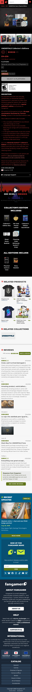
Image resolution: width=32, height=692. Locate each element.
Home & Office (16, 673)
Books (16, 675)
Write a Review (25, 353)
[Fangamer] (6, 2)
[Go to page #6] (20, 45)
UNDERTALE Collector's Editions (15, 48)
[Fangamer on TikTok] (19, 573)
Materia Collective (20, 165)
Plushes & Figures (16, 670)
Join (16, 569)
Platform (5, 62)
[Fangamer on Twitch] (26, 573)
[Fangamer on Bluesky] (9, 573)
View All (27, 498)
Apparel (16, 665)
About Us (16, 609)
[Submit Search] (26, 2)
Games (16, 668)
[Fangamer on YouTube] (23, 573)
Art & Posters (16, 681)
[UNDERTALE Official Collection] (8, 335)
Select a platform (16, 79)
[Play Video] (16, 190)
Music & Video (16, 678)
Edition (4, 71)
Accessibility (20, 690)
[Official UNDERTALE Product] (3, 52)
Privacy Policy (12, 690)
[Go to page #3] (14, 45)
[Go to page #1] (10, 45)
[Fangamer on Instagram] (16, 573)
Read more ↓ (5, 425)
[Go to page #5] (18, 45)
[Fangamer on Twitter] (5, 573)
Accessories (16, 683)
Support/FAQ (16, 630)
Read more (16, 535)
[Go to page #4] (16, 45)
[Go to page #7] (22, 45)
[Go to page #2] (12, 45)
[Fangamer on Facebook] (12, 573)
